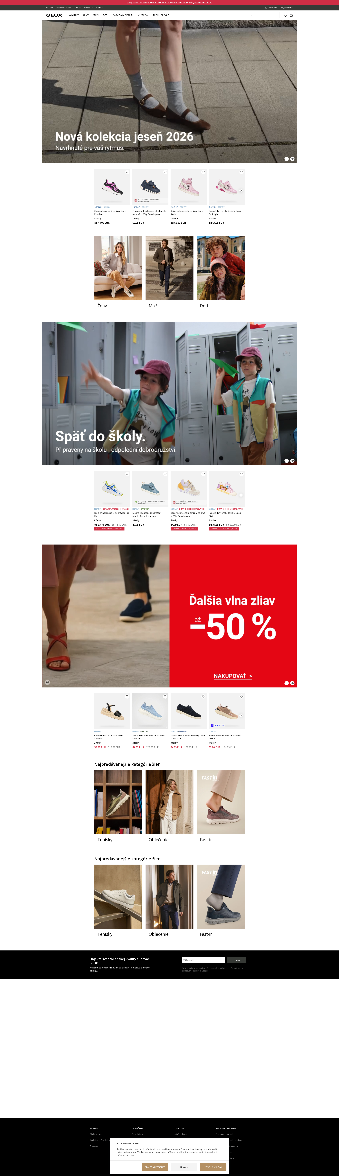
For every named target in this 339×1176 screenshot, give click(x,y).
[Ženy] (118, 275)
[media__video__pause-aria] (286, 159)
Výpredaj (143, 15)
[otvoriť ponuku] (90, 16)
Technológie (161, 15)
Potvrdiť (236, 960)
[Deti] (221, 275)
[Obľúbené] (285, 15)
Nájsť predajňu (180, 1134)
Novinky (73, 15)
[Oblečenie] (170, 808)
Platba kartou (96, 1134)
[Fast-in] (221, 808)
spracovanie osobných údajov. (195, 971)
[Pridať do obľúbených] (127, 172)
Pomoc (99, 7)
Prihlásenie (272, 7)
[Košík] (291, 15)
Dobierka (94, 1146)
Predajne (49, 7)
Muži (96, 15)
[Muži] (170, 275)
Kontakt (77, 7)
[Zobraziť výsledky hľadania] (252, 16)
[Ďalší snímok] (241, 190)
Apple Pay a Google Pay (100, 1140)
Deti (105, 15)
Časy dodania (137, 1134)
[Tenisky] (118, 808)
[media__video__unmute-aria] (292, 159)
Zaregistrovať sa (286, 7)
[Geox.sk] (54, 15)
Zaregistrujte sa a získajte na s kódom (169, 2)
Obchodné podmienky (225, 1134)
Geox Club (88, 7)
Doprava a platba (63, 7)
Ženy (86, 15)
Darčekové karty (123, 15)
